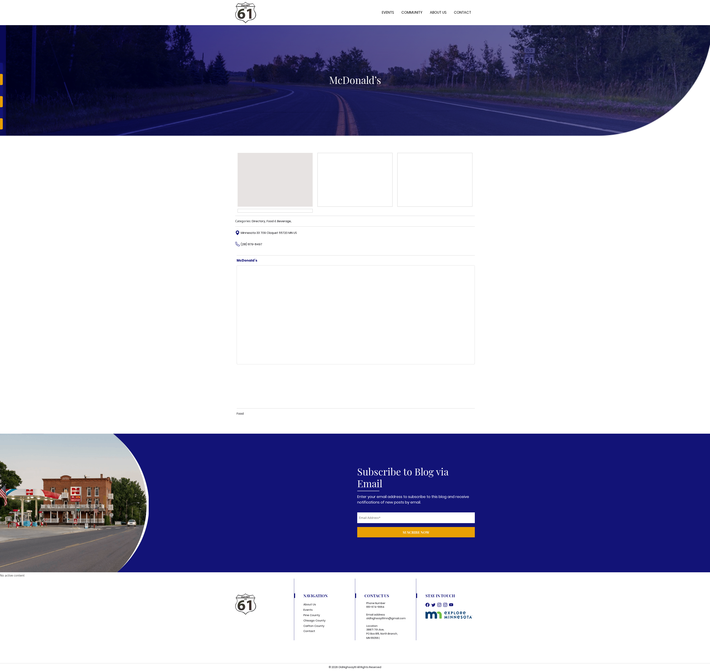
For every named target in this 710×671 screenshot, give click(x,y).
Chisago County (314, 620)
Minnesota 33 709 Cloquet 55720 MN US (269, 233)
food (240, 413)
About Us (438, 12)
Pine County (311, 615)
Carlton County (313, 626)
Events (388, 12)
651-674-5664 (375, 607)
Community (411, 12)
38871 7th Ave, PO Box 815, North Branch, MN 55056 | (382, 634)
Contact (462, 12)
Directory (258, 221)
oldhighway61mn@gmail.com (386, 618)
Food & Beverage (279, 221)
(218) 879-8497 (251, 244)
